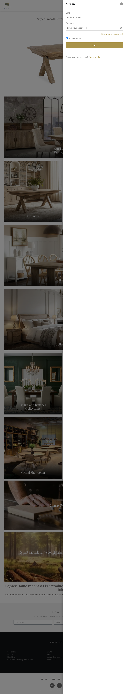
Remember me (75, 38)
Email (68, 13)
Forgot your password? (112, 34)
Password (70, 23)
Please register (95, 57)
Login (94, 45)
